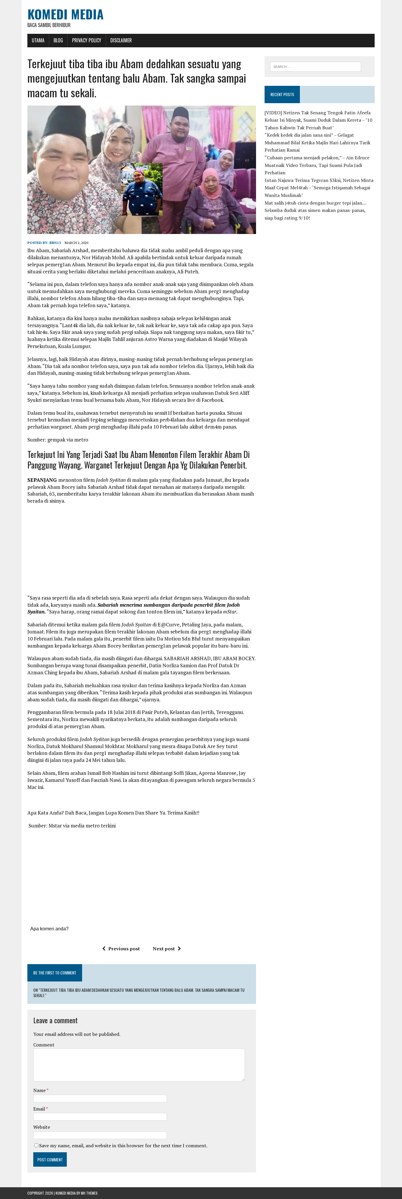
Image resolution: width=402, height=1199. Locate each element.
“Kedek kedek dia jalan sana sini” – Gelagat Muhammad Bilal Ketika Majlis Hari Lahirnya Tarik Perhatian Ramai (318, 142)
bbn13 (55, 242)
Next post (164, 948)
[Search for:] (315, 66)
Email (39, 1109)
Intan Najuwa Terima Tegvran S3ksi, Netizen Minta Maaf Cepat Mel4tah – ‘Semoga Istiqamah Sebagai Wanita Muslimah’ (319, 187)
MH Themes (89, 1192)
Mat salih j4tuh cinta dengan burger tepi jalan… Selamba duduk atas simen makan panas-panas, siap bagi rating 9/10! (315, 210)
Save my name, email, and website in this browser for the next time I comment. (123, 1145)
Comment (43, 1044)
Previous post (124, 948)
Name (39, 1090)
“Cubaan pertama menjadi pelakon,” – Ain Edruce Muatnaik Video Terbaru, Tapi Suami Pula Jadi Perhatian (317, 165)
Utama (38, 40)
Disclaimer (121, 40)
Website (41, 1127)
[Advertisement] (141, 551)
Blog (58, 40)
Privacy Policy (86, 40)
